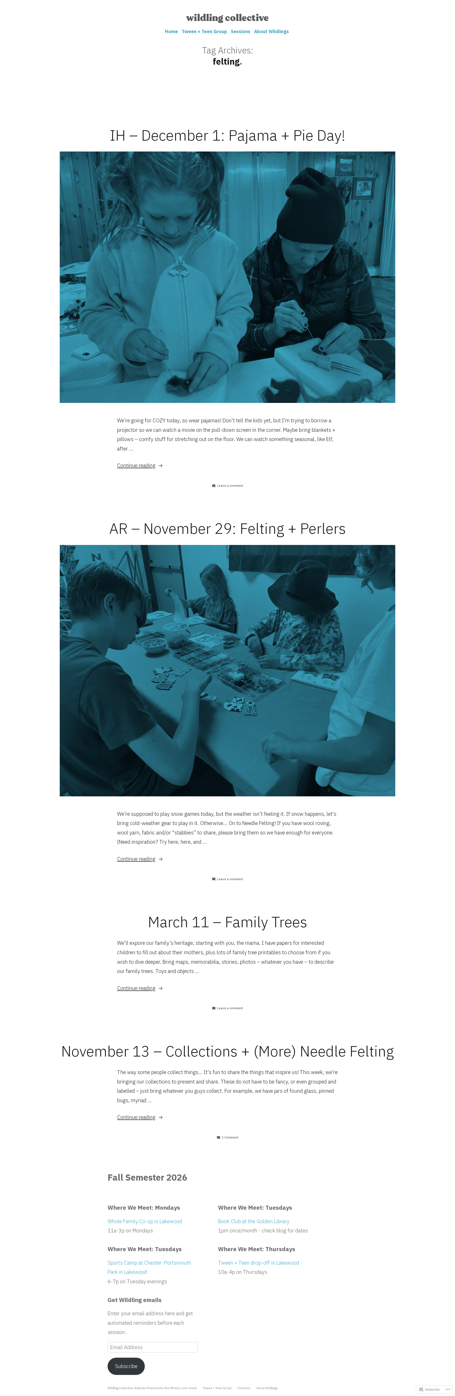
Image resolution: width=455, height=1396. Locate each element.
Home (171, 31)
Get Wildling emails (135, 1300)
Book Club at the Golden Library (253, 1221)
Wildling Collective (120, 1388)
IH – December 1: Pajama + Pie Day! (227, 135)
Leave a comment (230, 486)
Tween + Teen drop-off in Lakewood (258, 1262)
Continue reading (136, 465)
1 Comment (230, 1137)
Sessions (240, 31)
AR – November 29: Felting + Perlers (227, 528)
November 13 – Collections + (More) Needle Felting (227, 1051)
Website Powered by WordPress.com (160, 1388)
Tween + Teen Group (204, 31)
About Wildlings (271, 31)
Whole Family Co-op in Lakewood (145, 1221)
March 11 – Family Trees (227, 921)
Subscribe (126, 1366)
